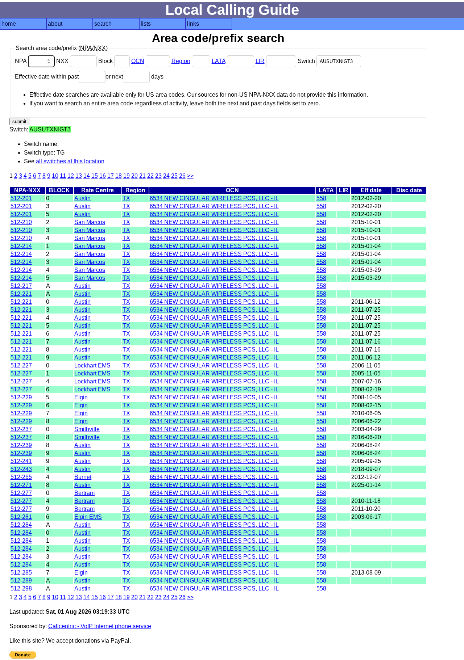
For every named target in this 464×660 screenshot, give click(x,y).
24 (166, 176)
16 (102, 176)
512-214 (21, 246)
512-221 (21, 294)
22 (150, 176)
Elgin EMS (88, 517)
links (193, 24)
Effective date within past (47, 76)
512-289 (21, 580)
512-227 (21, 365)
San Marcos (89, 222)
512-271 (21, 485)
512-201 (21, 198)
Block (106, 61)
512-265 (21, 477)
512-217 (21, 286)
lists (146, 24)
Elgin (81, 397)
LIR (260, 61)
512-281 (21, 517)
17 (110, 176)
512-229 (21, 397)
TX (126, 198)
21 (142, 176)
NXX (63, 61)
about (55, 24)
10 (55, 176)
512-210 (21, 222)
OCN (137, 61)
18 (118, 176)
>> (190, 176)
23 (158, 176)
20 (134, 176)
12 (70, 176)
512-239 (21, 445)
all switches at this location (70, 161)
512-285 (21, 572)
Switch (307, 61)
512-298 (21, 588)
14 (86, 176)
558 (321, 198)
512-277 (21, 493)
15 (94, 176)
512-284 (21, 525)
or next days (134, 76)
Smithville (87, 429)
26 (182, 176)
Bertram (84, 493)
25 (174, 176)
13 (78, 176)
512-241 (21, 461)
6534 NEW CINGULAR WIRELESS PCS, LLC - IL (214, 198)
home (8, 24)
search (103, 24)
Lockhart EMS (92, 365)
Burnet (82, 477)
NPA (21, 61)
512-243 (21, 469)
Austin (82, 198)
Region (180, 61)
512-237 (21, 429)
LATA (218, 61)
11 (63, 176)
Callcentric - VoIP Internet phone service (99, 626)
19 (126, 176)
